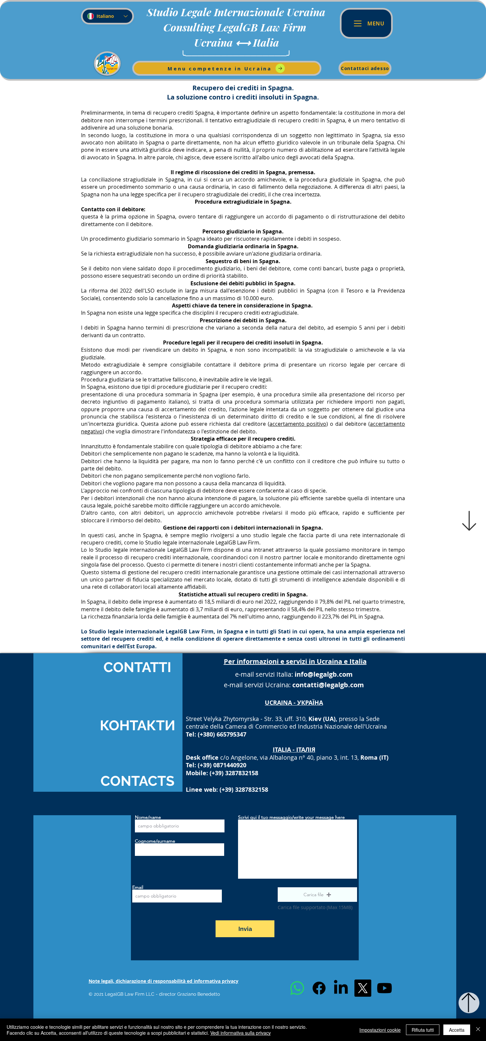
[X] (362, 988)
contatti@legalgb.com (328, 684)
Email (137, 887)
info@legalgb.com (324, 674)
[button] (317, 894)
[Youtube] (384, 988)
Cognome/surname (155, 841)
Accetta (457, 1029)
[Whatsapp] (297, 988)
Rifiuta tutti (423, 1029)
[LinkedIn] (340, 988)
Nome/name (148, 817)
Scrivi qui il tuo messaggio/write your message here (291, 817)
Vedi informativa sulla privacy (240, 1032)
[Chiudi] (478, 1030)
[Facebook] (319, 988)
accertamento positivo (297, 423)
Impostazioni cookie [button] (380, 1029)
